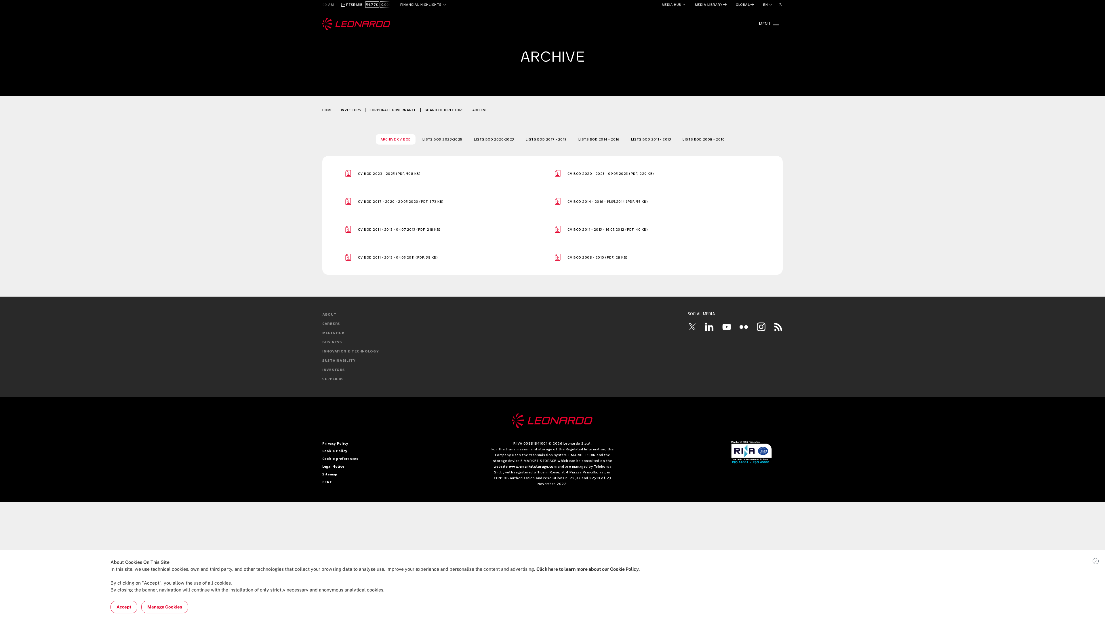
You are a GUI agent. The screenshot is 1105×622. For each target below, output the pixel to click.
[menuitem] (674, 4)
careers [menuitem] (331, 324)
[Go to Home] (552, 421)
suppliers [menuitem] (333, 379)
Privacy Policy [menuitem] (335, 443)
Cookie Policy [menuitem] (334, 451)
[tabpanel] (552, 215)
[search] (780, 4)
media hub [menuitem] (333, 333)
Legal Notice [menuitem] (333, 467)
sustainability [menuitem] (339, 361)
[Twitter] (692, 327)
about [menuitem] (329, 314)
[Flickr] (744, 327)
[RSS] (778, 327)
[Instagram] (761, 327)
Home (327, 110)
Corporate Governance (392, 110)
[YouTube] (726, 327)
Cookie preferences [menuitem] (340, 459)
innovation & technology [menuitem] (350, 351)
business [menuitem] (332, 342)
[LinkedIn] (709, 327)
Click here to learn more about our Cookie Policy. (588, 569)
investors (351, 110)
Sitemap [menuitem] (330, 474)
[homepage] (356, 24)
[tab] (396, 139)
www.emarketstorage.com (533, 466)
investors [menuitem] (333, 370)
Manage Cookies (164, 606)
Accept (124, 606)
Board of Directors (444, 110)
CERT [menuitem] (327, 482)
